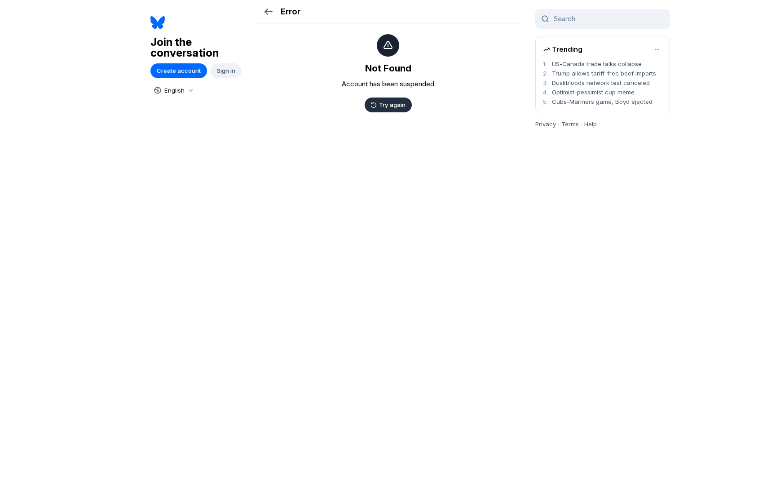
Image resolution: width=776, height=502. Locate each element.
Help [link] (590, 124)
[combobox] (172, 90)
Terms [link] (570, 124)
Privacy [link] (545, 124)
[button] (268, 11)
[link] (198, 22)
